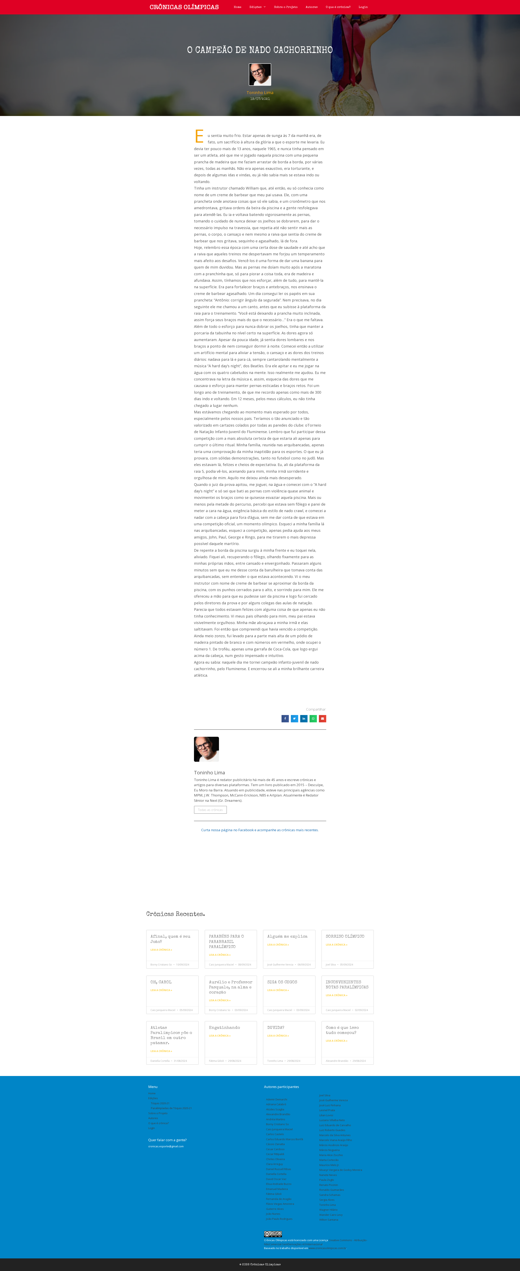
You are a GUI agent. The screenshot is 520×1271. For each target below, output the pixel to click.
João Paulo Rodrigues (279, 1219)
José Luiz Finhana (330, 1105)
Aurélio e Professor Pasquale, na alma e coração (230, 987)
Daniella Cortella (276, 1174)
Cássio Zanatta (275, 1144)
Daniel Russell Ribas (278, 1169)
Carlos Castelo (275, 1134)
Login (363, 7)
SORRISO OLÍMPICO (345, 937)
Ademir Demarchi (276, 1099)
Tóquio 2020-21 (160, 1103)
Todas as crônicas (210, 810)
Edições (255, 7)
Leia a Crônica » (161, 949)
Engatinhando (224, 1028)
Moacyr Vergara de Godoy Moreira (340, 1170)
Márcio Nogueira (329, 1150)
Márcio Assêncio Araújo (333, 1145)
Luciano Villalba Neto (332, 1120)
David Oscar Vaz (276, 1179)
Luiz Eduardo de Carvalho (335, 1125)
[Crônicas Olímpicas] (184, 7)
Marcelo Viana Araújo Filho (335, 1140)
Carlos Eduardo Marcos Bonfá (284, 1139)
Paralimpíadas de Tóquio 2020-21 (171, 1108)
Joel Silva (324, 1095)
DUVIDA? (275, 1028)
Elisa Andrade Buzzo (278, 1184)
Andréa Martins (275, 1119)
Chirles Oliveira (275, 1159)
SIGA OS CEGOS (282, 982)
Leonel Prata (327, 1110)
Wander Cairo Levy (331, 1215)
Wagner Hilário (328, 1209)
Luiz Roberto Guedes (332, 1130)
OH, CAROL (161, 982)
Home (237, 7)
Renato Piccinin (328, 1185)
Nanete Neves (328, 1175)
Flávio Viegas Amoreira (280, 1204)
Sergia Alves (327, 1200)
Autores (312, 7)
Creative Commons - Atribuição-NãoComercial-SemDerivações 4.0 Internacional (315, 1242)
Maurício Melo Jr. (329, 1165)
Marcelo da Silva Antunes (335, 1135)
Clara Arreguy (274, 1164)
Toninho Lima (327, 1205)
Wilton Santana (328, 1219)
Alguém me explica (287, 937)
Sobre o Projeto (286, 7)
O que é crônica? (338, 7)
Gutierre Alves (275, 1209)
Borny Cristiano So (277, 1124)
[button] (285, 718)
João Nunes (273, 1214)
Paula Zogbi (326, 1180)
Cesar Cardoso (275, 1149)
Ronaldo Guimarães (331, 1190)
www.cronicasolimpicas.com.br (327, 1248)
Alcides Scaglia (275, 1109)
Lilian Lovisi (326, 1115)
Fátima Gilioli (274, 1194)
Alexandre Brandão (278, 1114)
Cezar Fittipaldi (275, 1154)
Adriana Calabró (276, 1104)
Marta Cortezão (329, 1160)
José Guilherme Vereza (333, 1100)
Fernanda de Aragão (278, 1199)
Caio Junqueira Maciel (279, 1129)
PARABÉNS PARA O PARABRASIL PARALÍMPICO (226, 942)
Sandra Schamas (329, 1195)
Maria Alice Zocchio (331, 1155)
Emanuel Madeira (277, 1189)
